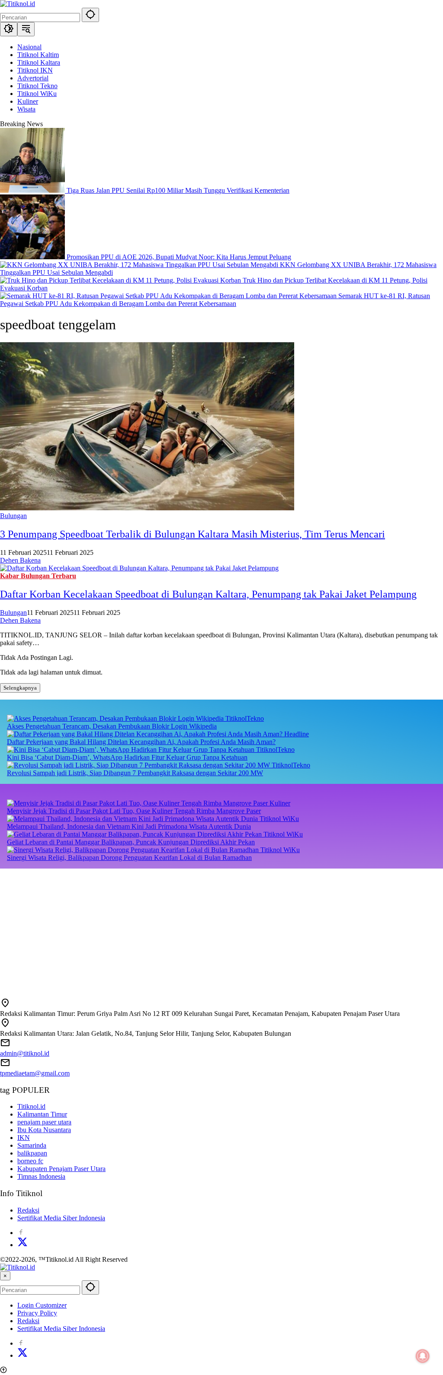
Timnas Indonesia (41, 1176)
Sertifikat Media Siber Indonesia (61, 1218)
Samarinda (31, 1145)
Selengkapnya (20, 687)
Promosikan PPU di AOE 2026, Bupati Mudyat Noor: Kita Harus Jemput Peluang (179, 257)
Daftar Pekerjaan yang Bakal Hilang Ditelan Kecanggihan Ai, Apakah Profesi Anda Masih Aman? (141, 741)
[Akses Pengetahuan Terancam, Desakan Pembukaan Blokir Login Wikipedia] (116, 718)
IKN (23, 1137)
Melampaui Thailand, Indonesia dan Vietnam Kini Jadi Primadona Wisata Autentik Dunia (129, 826)
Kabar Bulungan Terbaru (38, 575)
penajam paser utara (44, 1122)
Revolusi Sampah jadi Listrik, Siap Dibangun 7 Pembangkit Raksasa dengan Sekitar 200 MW (135, 773)
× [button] (5, 1276)
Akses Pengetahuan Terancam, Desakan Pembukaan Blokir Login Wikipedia (112, 726)
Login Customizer (42, 1305)
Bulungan (13, 515)
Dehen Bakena (20, 560)
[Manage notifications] (423, 1356)
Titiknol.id (31, 1106)
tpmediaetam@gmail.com (35, 1073)
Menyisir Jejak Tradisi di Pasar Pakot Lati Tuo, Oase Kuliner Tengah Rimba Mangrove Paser (134, 811)
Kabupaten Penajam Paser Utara (61, 1168)
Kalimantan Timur (42, 1114)
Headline (296, 734)
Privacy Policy (37, 1313)
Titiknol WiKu (279, 818)
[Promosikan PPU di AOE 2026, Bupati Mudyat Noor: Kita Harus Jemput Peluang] (33, 257)
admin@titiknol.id (24, 1053)
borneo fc (30, 1161)
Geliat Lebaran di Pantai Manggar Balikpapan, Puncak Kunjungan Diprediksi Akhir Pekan (131, 842)
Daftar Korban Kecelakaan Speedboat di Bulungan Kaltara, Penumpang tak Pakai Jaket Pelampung (208, 594)
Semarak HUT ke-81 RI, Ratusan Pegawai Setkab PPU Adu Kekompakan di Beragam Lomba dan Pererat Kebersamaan (215, 299)
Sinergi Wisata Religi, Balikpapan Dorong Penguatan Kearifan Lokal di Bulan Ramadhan (129, 857)
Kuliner (280, 803)
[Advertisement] (221, 929)
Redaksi (28, 1210)
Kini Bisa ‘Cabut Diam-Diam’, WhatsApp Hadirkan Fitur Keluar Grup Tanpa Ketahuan (127, 757)
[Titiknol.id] (17, 3)
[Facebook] (20, 1232)
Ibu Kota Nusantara (44, 1129)
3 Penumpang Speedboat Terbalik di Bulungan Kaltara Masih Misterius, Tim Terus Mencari (192, 534)
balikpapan (32, 1153)
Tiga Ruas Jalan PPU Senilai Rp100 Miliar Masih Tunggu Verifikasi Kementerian (178, 190)
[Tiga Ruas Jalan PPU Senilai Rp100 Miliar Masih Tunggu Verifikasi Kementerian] (33, 190)
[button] (90, 15)
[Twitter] (22, 1244)
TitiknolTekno (244, 718)
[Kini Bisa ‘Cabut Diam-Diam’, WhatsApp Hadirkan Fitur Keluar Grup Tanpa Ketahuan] (131, 749)
